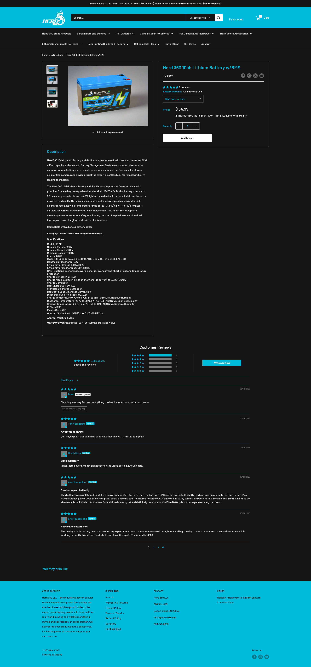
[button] (171, 87)
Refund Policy (113, 618)
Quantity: (168, 125)
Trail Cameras (123, 33)
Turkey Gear (172, 43)
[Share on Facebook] (243, 75)
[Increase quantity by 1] (196, 126)
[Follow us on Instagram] (260, 656)
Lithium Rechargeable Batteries (60, 43)
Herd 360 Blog (113, 628)
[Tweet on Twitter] (255, 75)
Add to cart (187, 137)
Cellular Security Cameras (154, 33)
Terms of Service (115, 613)
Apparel (205, 43)
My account (236, 19)
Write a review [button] (221, 362)
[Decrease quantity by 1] (179, 126)
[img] (68, 389)
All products (57, 55)
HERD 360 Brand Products (56, 33)
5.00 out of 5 (98, 360)
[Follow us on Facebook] (254, 656)
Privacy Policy (113, 607)
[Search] (219, 17)
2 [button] (154, 547)
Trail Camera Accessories (234, 33)
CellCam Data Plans (145, 43)
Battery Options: (182, 91)
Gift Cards (190, 43)
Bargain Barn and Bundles (91, 33)
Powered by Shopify (52, 654)
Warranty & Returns (116, 602)
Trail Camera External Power (195, 33)
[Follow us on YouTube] (266, 656)
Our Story (110, 623)
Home (45, 55)
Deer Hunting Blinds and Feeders (106, 43)
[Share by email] (261, 75)
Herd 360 (168, 75)
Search (109, 597)
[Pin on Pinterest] (249, 75)
